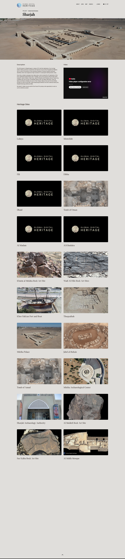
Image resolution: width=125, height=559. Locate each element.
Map (86, 4)
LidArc (98, 4)
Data (82, 4)
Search (91, 4)
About (78, 4)
